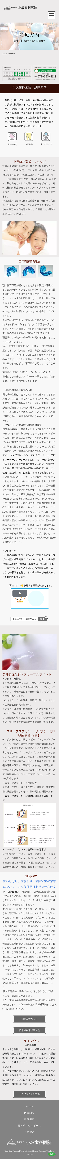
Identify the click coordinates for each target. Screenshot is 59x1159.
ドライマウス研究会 (29, 1094)
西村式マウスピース (29, 1125)
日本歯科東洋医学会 (29, 1030)
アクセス (29, 1132)
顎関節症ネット (29, 1019)
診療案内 (29, 1119)
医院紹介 (29, 1113)
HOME (4, 53)
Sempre (29, 1154)
